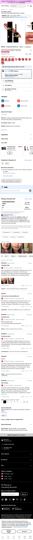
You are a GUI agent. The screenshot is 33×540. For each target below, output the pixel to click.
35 (24, 402)
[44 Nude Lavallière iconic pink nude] (16, 59)
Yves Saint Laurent (6, 11)
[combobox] (18, 6)
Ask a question (13, 15)
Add (10, 153)
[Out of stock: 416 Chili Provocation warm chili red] (19, 59)
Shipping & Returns (9, 77)
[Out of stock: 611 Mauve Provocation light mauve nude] (29, 59)
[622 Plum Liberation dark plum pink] (23, 59)
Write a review (28, 199)
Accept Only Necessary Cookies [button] (8, 531)
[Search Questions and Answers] (2, 163)
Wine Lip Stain (4, 430)
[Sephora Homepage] (5, 6)
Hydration (22, 17)
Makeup (3, 9)
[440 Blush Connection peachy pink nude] (26, 59)
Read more (4, 394)
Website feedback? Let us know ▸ (16, 435)
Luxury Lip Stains (21, 428)
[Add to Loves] (31, 50)
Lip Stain (11, 9)
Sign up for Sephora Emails (8, 491)
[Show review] (6, 248)
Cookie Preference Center (20, 527)
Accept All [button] (24, 531)
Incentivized (28, 252)
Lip (6, 9)
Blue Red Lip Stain (22, 430)
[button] (12, 527)
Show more (4, 130)
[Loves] (27, 6)
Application (16, 17)
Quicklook (4, 150)
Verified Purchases (22, 256)
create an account (14, 74)
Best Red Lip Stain (13, 430)
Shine (26, 17)
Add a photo (4, 412)
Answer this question (8, 176)
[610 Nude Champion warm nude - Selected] (2, 62)
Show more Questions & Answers (11, 181)
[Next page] (27, 401)
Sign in (6, 74)
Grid (26, 54)
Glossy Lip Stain (13, 428)
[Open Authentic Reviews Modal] (14, 215)
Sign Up (24, 494)
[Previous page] (1, 401)
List (30, 54)
